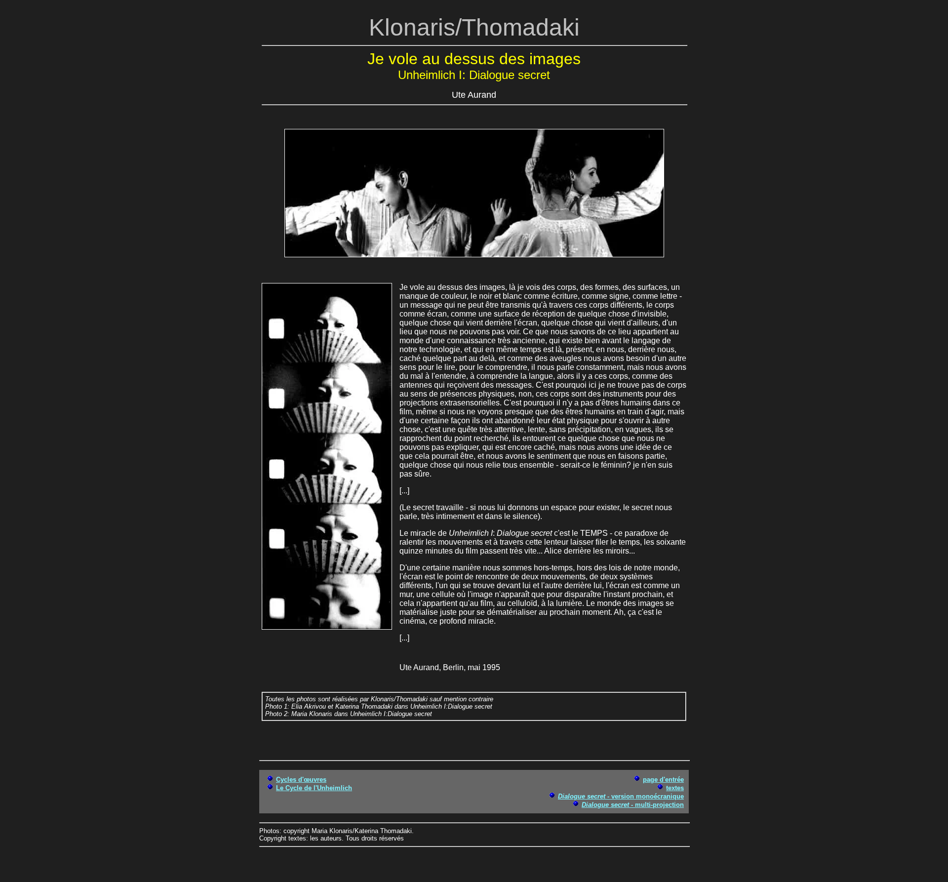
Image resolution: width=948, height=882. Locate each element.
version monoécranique (621, 796)
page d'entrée (663, 779)
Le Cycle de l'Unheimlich (314, 788)
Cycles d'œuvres (301, 779)
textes (675, 788)
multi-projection (633, 804)
